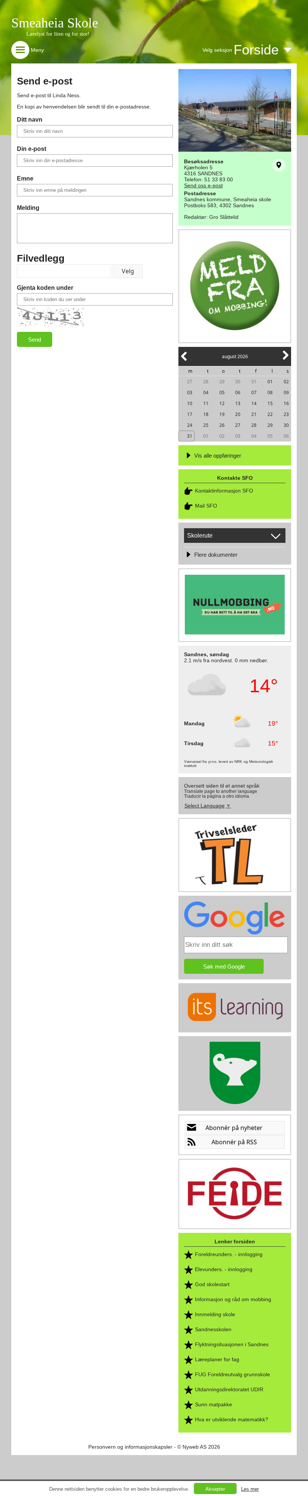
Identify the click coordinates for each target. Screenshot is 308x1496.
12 (222, 403)
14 (254, 403)
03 (189, 392)
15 (270, 403)
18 (205, 414)
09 (286, 392)
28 (205, 381)
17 (189, 414)
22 (270, 414)
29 (222, 381)
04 (205, 392)
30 (237, 381)
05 (222, 392)
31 (254, 381)
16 (286, 403)
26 (222, 425)
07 (254, 392)
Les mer (250, 1489)
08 (270, 392)
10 (189, 403)
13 (237, 403)
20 (237, 414)
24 (189, 425)
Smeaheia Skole (54, 22)
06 (237, 392)
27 (189, 381)
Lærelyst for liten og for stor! (57, 34)
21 (254, 414)
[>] (285, 359)
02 (286, 381)
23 (286, 414)
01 (270, 381)
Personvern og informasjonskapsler (130, 1447)
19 (222, 414)
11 (205, 403)
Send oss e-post (203, 185)
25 (205, 425)
